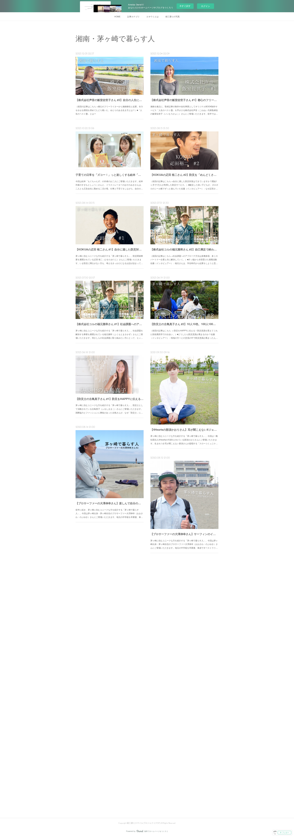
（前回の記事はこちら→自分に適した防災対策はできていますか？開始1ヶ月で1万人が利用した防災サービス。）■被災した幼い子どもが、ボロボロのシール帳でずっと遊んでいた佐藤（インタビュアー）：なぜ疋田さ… (184, 185)
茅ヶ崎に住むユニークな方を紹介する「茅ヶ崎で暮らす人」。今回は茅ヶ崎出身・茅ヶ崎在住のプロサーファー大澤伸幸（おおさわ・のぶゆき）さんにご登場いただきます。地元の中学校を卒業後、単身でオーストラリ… (184, 544)
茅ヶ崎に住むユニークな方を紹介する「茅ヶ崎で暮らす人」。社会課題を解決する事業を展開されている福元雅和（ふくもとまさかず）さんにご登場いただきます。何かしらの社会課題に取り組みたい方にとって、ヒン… (109, 334)
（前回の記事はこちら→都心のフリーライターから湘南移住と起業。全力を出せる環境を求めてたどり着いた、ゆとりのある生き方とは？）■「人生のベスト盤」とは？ (109, 110)
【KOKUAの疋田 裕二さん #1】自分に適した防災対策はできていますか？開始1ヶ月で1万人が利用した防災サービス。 (110, 249)
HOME (117, 16)
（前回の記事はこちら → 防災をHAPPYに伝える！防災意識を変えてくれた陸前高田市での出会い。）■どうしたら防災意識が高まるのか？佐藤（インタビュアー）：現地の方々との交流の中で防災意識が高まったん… (184, 334)
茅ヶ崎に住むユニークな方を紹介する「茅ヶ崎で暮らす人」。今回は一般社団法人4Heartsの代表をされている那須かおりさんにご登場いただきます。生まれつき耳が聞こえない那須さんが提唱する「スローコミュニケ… (184, 439)
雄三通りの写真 (172, 16)
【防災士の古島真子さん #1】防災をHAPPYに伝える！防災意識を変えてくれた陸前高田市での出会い (110, 399)
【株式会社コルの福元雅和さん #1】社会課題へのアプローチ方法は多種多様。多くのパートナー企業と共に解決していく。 (110, 324)
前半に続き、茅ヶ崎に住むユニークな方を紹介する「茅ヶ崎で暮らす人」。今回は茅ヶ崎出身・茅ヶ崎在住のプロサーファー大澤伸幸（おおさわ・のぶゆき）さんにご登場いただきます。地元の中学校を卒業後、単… (109, 513)
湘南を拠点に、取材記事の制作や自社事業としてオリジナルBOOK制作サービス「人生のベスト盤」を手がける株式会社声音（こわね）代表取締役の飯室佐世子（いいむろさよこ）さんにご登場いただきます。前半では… (184, 110)
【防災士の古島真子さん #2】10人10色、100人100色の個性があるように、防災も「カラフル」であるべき (184, 324)
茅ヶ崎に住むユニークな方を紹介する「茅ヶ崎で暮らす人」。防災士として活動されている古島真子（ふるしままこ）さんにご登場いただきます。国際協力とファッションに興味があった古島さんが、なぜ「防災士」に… (109, 409)
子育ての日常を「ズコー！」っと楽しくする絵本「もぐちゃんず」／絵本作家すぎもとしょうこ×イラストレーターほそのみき (110, 175)
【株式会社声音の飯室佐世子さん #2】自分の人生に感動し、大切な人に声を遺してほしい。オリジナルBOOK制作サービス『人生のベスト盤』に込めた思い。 (110, 100)
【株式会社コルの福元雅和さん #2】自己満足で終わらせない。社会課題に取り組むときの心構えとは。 (184, 249)
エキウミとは (152, 16)
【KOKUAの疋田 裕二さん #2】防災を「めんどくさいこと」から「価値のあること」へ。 (184, 175)
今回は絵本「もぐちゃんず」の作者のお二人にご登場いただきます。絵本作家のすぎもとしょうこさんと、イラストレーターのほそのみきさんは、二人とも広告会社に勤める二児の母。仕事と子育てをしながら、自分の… (109, 185)
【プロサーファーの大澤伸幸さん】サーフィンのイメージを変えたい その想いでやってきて (184, 534)
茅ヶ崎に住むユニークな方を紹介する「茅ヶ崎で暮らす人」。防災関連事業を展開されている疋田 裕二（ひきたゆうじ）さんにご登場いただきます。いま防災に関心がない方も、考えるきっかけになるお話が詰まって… (109, 259)
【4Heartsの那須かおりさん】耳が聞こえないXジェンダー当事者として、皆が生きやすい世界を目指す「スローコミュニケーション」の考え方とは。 (184, 430)
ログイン (205, 6)
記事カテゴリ (133, 16)
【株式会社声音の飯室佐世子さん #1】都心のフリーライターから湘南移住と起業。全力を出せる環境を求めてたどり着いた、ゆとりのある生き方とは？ (184, 100)
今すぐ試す (185, 5)
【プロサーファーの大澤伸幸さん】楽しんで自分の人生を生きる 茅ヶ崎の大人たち (110, 503)
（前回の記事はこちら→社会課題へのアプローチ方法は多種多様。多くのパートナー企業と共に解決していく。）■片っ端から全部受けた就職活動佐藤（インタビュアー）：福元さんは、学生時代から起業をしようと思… (184, 259)
